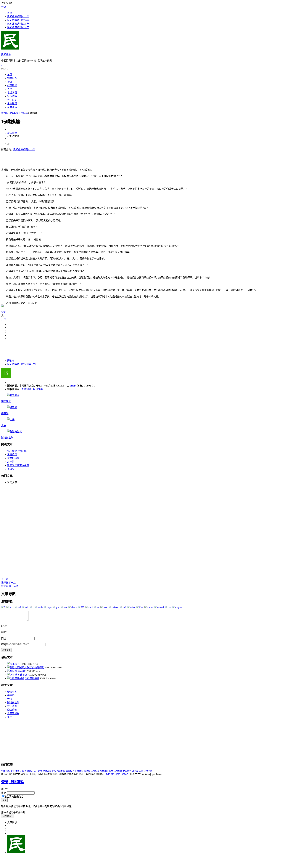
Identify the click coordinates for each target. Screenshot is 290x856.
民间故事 (6, 54)
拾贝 (9, 81)
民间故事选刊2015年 (18, 23)
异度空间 (148, 771)
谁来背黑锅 (13, 713)
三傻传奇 (12, 454)
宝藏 (3, 771)
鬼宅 (9, 717)
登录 (3, 7)
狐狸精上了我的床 (17, 451)
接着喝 (4, 413)
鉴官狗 (21, 671)
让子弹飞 (25, 674)
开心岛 (10, 360)
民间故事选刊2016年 (18, 20)
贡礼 (17, 664)
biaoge (73, 385)
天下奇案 (12, 100)
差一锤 (10, 461)
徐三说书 (12, 706)
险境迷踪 (104, 771)
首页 (9, 13)
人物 (9, 89)
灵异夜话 (12, 107)
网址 (3, 638)
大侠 (3, 425)
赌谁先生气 (7, 437)
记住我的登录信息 (14, 796)
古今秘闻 (12, 103)
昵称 (4, 626)
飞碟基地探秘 (32, 678)
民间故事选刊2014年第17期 (21, 364)
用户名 (4, 789)
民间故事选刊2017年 (18, 16)
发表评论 (12, 133)
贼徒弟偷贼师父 (35, 667)
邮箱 (4, 632)
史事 (22, 771)
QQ (3, 644)
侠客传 (87, 771)
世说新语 (12, 92)
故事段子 (12, 85)
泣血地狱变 (13, 458)
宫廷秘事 (61, 771)
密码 (3, 793)
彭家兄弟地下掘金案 (18, 465)
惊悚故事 (12, 96)
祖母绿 (10, 469)
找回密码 (16, 782)
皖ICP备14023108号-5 (117, 774)
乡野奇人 (29, 771)
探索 (111, 771)
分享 (3, 319)
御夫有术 (6, 401)
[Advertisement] (56, 158)
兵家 (17, 771)
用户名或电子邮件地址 (13, 812)
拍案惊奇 (12, 78)
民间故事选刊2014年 (18, 27)
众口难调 (12, 710)
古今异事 (95, 771)
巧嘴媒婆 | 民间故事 (32, 389)
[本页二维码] (16, 852)
